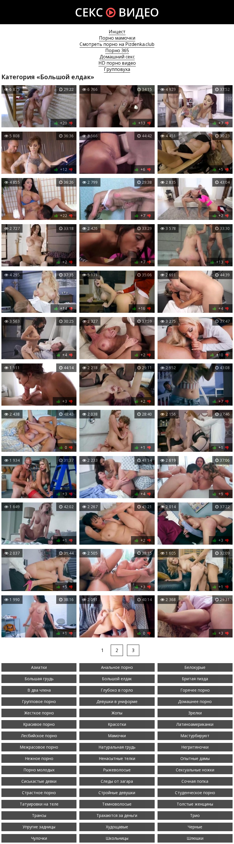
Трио (195, 815)
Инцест (117, 31)
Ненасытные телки (117, 758)
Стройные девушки (116, 792)
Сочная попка (194, 781)
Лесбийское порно (39, 735)
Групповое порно (39, 701)
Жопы (117, 713)
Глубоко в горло (117, 690)
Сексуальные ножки (195, 770)
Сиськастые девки (39, 781)
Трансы (39, 815)
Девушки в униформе (117, 701)
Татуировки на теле (39, 804)
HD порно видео (117, 63)
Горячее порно (195, 690)
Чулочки (39, 838)
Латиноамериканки (194, 724)
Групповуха (117, 69)
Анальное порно (117, 667)
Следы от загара (117, 781)
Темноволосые (117, 804)
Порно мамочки (117, 38)
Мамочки (117, 735)
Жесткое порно (39, 713)
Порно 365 (117, 50)
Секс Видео (117, 12)
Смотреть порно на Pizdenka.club (117, 44)
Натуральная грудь (117, 747)
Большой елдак (117, 678)
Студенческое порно (195, 792)
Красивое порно (39, 724)
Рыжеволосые (117, 770)
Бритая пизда (195, 678)
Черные (195, 826)
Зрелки (195, 713)
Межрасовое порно (39, 747)
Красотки (117, 724)
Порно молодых (39, 770)
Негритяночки (195, 747)
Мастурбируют (194, 735)
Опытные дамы (195, 758)
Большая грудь (39, 678)
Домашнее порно (195, 701)
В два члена (39, 690)
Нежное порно (39, 758)
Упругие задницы (39, 826)
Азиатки (39, 667)
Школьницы (117, 838)
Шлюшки (195, 838)
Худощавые (117, 826)
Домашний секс (117, 57)
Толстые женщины (195, 804)
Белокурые (194, 667)
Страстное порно (39, 792)
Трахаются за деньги (116, 815)
